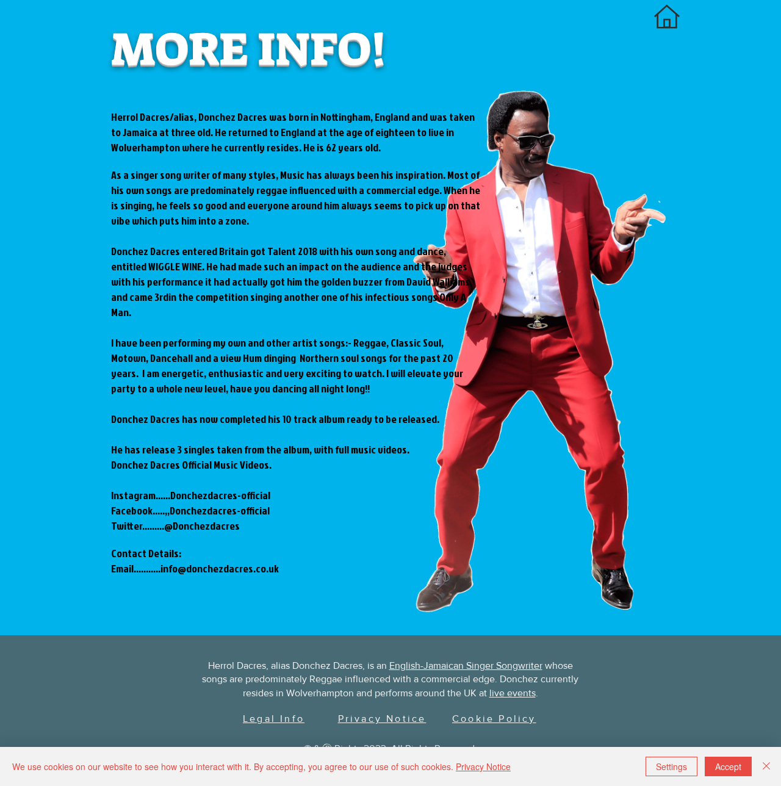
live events (512, 693)
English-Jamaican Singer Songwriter (465, 665)
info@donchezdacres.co (213, 568)
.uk (272, 568)
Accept (728, 766)
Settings (671, 766)
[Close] (766, 766)
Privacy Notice (483, 766)
